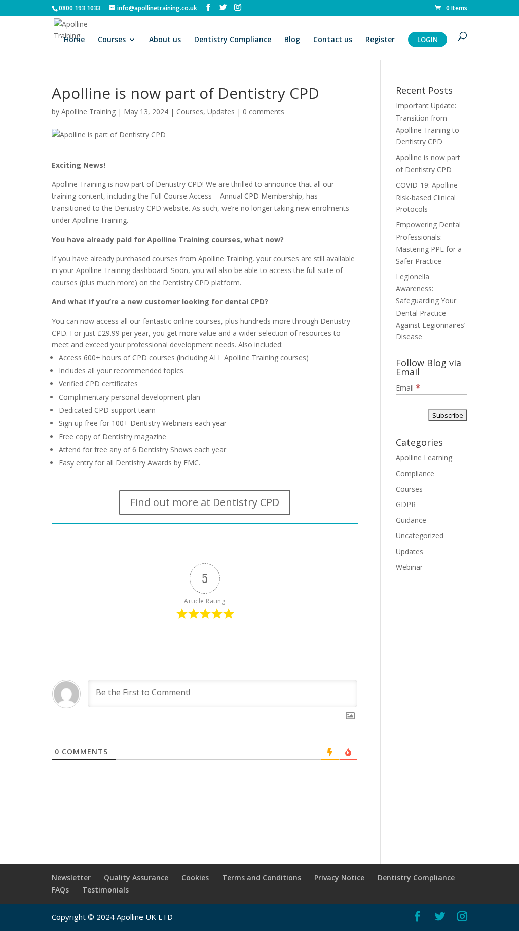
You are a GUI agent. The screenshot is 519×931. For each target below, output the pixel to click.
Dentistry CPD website (152, 208)
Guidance (411, 520)
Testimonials (105, 890)
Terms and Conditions (261, 877)
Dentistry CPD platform (201, 282)
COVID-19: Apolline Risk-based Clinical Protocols (427, 197)
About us (165, 40)
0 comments (263, 112)
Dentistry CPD (179, 184)
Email (408, 388)
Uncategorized (419, 535)
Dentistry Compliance (232, 40)
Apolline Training (88, 112)
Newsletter (71, 877)
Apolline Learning (424, 457)
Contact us (332, 40)
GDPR (406, 504)
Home (74, 40)
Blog (292, 40)
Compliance (415, 473)
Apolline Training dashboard (121, 270)
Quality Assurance (136, 877)
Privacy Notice (339, 877)
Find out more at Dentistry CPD (204, 502)
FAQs (60, 890)
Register (380, 40)
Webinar (409, 567)
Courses (112, 40)
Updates (221, 112)
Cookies (195, 877)
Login (427, 39)
